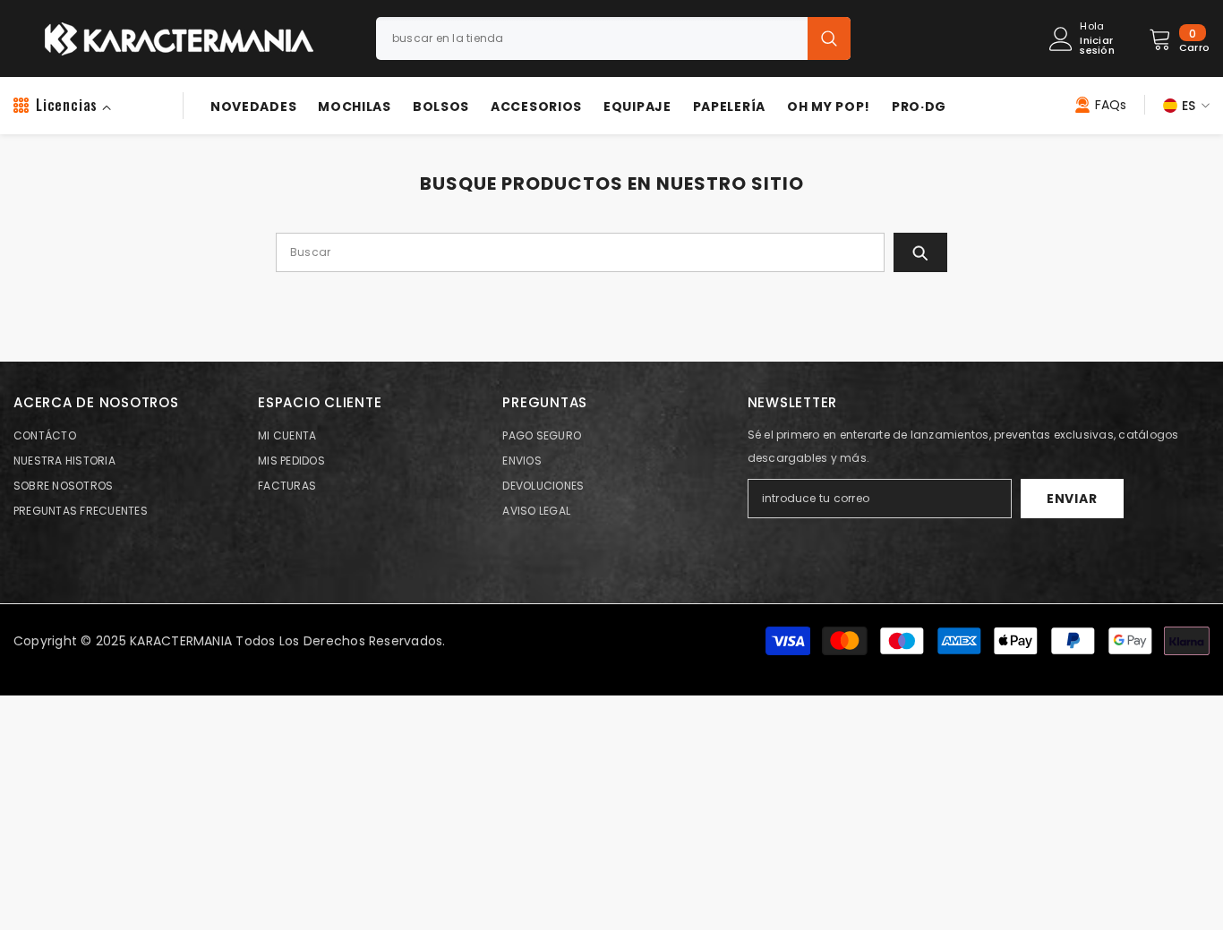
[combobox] (592, 38)
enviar (1072, 499)
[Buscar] (613, 38)
